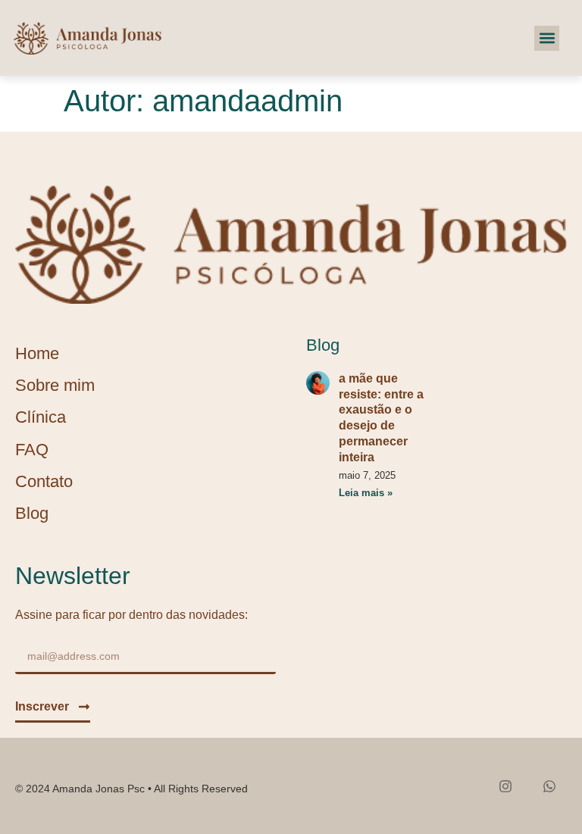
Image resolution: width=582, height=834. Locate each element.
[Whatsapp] (549, 786)
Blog (31, 513)
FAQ (31, 449)
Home (37, 353)
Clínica (40, 417)
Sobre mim (55, 385)
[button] (546, 38)
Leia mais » (366, 492)
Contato (44, 481)
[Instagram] (505, 786)
